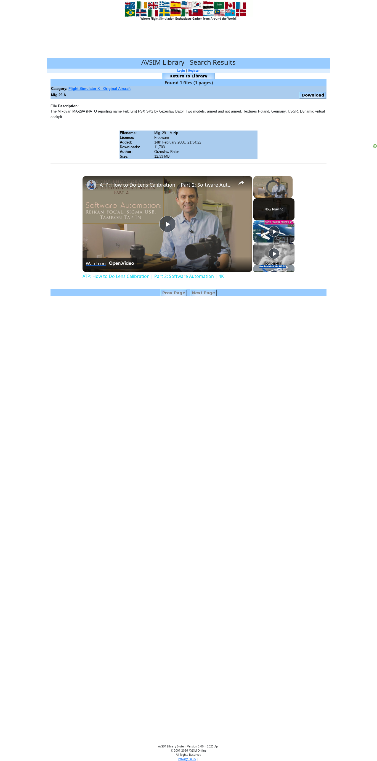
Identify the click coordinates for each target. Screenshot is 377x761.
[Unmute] (263, 195)
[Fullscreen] (289, 195)
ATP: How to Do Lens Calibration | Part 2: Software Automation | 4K (166, 184)
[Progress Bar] (273, 191)
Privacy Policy (187, 759)
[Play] (256, 195)
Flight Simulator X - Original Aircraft (99, 89)
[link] (91, 185)
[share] (241, 182)
